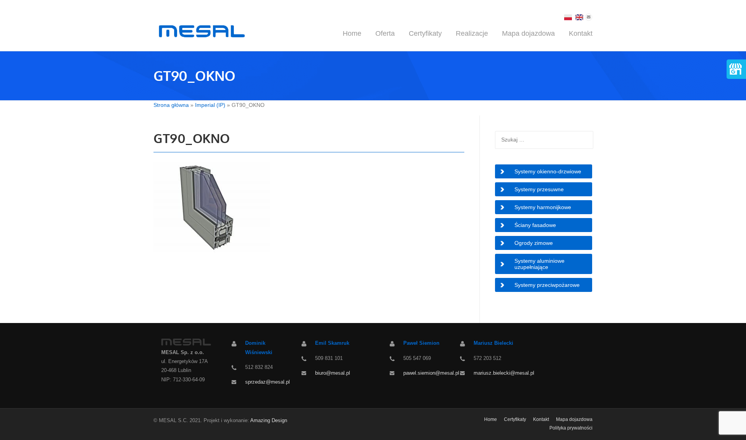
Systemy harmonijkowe (542, 207)
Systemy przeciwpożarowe (547, 285)
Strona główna (171, 105)
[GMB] (735, 68)
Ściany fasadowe (535, 225)
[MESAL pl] (200, 31)
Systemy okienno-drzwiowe (547, 171)
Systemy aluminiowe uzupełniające (539, 264)
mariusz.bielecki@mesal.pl (504, 373)
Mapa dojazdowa (528, 33)
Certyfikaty (425, 33)
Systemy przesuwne (539, 189)
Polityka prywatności (571, 428)
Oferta (385, 33)
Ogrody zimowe (533, 243)
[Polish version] (568, 16)
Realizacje (472, 33)
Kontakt (581, 33)
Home (352, 33)
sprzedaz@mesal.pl (267, 382)
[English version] (579, 16)
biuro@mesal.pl (332, 373)
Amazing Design (268, 420)
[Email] (589, 16)
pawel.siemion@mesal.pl (431, 373)
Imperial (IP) (210, 105)
